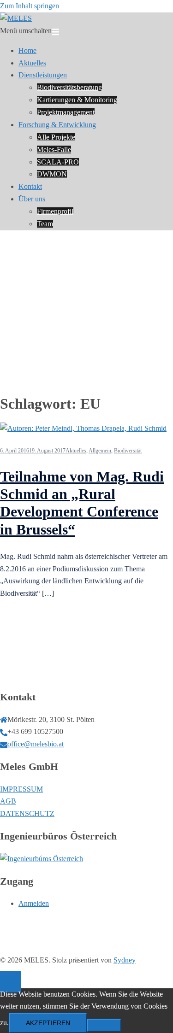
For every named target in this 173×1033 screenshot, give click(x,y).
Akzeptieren (48, 1023)
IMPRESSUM (21, 789)
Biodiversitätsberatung (69, 87)
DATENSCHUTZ (27, 813)
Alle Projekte (56, 137)
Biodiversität (128, 450)
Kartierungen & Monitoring (77, 100)
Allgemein (100, 450)
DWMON (52, 174)
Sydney (124, 960)
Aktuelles (32, 63)
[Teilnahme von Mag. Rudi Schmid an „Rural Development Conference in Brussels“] (83, 428)
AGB (8, 801)
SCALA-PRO (58, 162)
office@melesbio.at (35, 744)
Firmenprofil (55, 211)
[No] (104, 1025)
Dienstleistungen (42, 75)
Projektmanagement (66, 112)
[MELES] (16, 18)
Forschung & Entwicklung (57, 125)
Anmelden (33, 903)
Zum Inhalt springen (29, 6)
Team (45, 224)
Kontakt (30, 186)
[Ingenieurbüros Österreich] (41, 859)
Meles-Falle (54, 149)
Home (27, 50)
